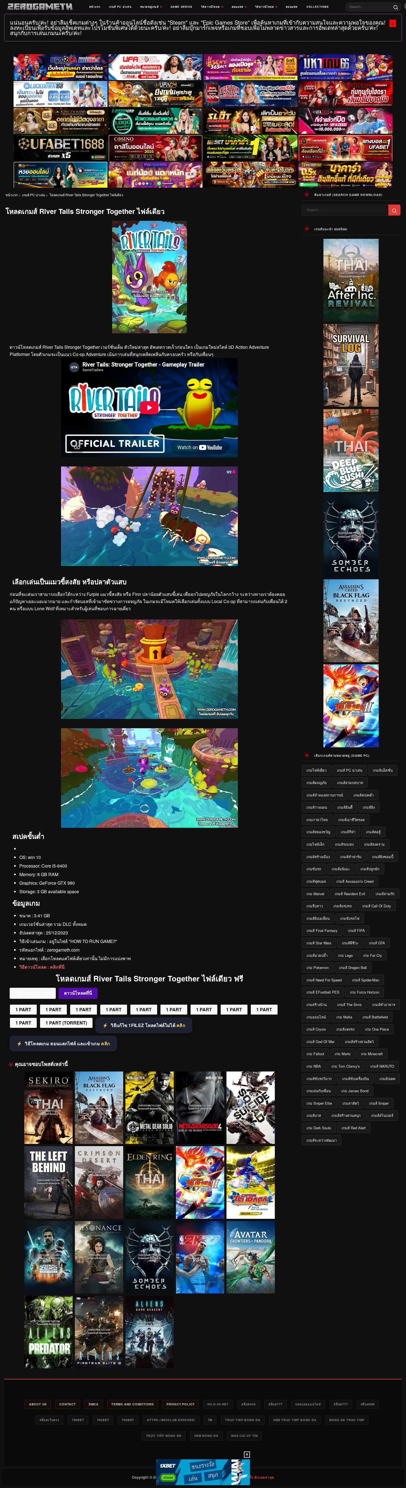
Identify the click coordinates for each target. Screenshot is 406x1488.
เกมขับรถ (314, 868)
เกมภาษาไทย (317, 819)
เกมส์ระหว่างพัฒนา (322, 1140)
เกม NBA (314, 1066)
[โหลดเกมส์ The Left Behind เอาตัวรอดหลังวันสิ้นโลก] (48, 1182)
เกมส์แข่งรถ (342, 905)
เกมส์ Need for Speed (324, 980)
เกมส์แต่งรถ (345, 1029)
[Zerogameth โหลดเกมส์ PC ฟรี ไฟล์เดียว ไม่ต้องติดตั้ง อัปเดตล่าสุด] (40, 6)
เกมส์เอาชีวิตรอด (351, 819)
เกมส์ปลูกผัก (369, 868)
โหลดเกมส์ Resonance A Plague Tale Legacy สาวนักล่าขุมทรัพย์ (99, 1283)
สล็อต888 (368, 1404)
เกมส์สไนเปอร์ (382, 1115)
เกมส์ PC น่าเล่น (120, 7)
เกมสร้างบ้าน (317, 1004)
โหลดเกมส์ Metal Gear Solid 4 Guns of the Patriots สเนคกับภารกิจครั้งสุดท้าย (200, 1133)
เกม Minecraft (372, 1053)
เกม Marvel (315, 893)
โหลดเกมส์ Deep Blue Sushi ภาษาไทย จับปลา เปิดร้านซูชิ (351, 488)
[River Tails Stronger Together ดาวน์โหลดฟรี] (149, 826)
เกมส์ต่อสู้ (373, 831)
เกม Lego (345, 955)
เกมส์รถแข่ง (344, 844)
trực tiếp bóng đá (164, 1436)
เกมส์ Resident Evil (350, 893)
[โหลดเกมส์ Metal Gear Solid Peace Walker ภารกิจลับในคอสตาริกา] (149, 1108)
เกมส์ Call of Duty (376, 905)
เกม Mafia (344, 1017)
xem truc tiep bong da (295, 1420)
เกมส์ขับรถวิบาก (319, 1078)
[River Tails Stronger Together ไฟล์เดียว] (149, 717)
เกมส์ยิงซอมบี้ (382, 856)
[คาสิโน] (155, 148)
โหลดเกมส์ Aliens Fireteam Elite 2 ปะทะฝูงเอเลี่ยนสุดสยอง (99, 1357)
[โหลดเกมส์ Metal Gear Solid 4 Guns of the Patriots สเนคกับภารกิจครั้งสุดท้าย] (200, 1108)
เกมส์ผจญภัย (317, 782)
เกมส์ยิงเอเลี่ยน (318, 918)
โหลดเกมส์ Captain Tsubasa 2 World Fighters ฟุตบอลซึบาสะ (200, 1208)
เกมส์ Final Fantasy (322, 930)
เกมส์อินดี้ (345, 807)
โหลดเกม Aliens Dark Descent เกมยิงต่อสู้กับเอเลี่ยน (149, 1357)
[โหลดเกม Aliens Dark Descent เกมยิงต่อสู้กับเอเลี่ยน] (149, 1332)
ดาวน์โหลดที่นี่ (78, 993)
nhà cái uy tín (244, 1436)
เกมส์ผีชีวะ (350, 942)
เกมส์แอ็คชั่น (383, 770)
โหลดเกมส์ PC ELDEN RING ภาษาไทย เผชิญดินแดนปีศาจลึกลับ (150, 1208)
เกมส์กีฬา (348, 831)
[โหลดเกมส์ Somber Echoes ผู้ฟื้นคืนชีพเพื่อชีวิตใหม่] (149, 1257)
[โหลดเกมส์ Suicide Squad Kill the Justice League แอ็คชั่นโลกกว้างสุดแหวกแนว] (250, 1108)
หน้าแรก (94, 7)
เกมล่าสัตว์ (350, 1103)
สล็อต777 (275, 1404)
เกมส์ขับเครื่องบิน (355, 1078)
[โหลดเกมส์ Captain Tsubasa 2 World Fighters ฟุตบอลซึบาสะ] (200, 1182)
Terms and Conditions (132, 1404)
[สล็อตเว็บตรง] (155, 175)
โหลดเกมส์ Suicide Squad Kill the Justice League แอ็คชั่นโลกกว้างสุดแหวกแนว (250, 1133)
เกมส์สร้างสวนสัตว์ (359, 1041)
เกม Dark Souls (319, 1127)
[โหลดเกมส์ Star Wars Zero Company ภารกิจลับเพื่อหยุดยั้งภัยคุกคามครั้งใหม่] (48, 1257)
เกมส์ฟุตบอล (316, 881)
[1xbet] (203, 1472)
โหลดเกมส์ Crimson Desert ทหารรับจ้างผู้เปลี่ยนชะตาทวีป (99, 1208)
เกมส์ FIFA (356, 930)
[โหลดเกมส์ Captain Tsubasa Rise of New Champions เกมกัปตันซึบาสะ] (250, 1182)
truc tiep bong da (242, 1420)
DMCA (94, 1404)
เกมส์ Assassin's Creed (354, 881)
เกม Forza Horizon (364, 992)
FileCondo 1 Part (32, 993)
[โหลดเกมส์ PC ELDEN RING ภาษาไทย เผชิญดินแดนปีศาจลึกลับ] (149, 1182)
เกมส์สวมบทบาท (350, 782)
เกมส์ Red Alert (354, 1127)
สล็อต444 (248, 1404)
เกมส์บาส (314, 1115)
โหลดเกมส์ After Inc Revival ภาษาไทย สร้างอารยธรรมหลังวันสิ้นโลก (351, 315)
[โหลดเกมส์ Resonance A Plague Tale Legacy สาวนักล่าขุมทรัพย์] (99, 1257)
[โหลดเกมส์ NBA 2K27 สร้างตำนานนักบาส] (200, 1257)
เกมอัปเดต (387, 1078)
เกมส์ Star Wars (319, 942)
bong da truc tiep (347, 1420)
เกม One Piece (377, 1029)
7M (210, 1420)
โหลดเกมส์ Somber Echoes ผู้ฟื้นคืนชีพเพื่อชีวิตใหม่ (149, 1283)
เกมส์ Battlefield (375, 1017)
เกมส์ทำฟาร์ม (351, 856)
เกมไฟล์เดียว (316, 770)
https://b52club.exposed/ (171, 1420)
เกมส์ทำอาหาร (383, 1004)
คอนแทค (237, 7)
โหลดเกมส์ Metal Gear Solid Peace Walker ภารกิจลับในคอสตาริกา (149, 1133)
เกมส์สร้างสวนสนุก (346, 1115)
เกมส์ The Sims (349, 1004)
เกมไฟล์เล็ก (316, 844)
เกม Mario (342, 1053)
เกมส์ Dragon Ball (353, 967)
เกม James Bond (354, 1090)
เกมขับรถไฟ (349, 918)
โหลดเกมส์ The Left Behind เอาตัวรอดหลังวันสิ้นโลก (48, 1208)
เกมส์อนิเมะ (341, 868)
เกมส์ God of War (320, 1041)
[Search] (396, 7)
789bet (78, 1420)
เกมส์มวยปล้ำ (317, 955)
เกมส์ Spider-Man (365, 980)
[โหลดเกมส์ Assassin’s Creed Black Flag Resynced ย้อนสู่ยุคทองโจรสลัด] (99, 1108)
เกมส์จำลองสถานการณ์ (325, 795)
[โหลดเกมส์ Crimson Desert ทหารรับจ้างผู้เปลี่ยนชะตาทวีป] (99, 1182)
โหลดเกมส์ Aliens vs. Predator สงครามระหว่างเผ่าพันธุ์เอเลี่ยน (48, 1357)
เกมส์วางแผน (317, 807)
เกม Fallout (315, 1053)
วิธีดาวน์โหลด (210, 7)
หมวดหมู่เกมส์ (149, 7)
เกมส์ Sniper (379, 1103)
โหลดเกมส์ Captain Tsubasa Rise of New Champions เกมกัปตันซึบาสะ (250, 1208)
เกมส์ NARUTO (382, 1066)
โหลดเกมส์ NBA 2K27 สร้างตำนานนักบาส (200, 1286)
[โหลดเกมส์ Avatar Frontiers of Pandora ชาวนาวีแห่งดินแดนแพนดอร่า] (250, 1257)
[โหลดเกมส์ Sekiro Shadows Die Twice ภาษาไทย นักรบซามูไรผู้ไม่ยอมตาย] (48, 1108)
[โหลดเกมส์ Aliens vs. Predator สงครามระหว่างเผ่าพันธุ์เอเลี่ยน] (48, 1332)
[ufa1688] (60, 148)
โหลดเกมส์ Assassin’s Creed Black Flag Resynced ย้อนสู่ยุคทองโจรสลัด (99, 1133)
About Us (38, 1404)
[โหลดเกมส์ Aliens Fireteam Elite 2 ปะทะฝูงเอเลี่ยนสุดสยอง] (99, 1332)
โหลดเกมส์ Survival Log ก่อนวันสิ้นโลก (351, 403)
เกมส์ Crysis (316, 1029)
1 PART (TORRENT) (66, 1023)
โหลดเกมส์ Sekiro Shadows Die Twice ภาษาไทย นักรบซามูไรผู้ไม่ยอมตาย (48, 1133)
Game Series (181, 7)
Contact (67, 1404)
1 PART (23, 1009)
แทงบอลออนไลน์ (308, 1404)
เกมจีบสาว (315, 905)
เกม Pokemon (318, 967)
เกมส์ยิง (369, 807)
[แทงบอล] (345, 148)
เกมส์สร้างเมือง (318, 856)
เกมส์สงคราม (374, 844)
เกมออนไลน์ (316, 1017)
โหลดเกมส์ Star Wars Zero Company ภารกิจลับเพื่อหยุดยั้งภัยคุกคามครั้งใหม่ (48, 1283)
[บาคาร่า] (250, 148)
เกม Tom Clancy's (345, 1066)
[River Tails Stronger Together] (149, 564)
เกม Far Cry (372, 955)
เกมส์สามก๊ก (385, 893)
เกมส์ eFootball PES (323, 992)
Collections (318, 7)
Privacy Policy (181, 1404)
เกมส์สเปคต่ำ (364, 795)
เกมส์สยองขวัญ (318, 831)
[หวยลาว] (60, 175)
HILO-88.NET (218, 1404)
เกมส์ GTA (377, 942)
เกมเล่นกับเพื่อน (319, 1090)
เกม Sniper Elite (319, 1103)
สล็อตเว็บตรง (49, 1420)
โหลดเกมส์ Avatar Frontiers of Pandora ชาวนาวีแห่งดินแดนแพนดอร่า (251, 1283)
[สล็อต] (250, 175)
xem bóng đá (206, 1436)
